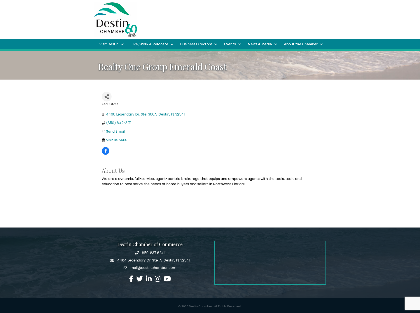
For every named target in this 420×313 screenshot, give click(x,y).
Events (230, 44)
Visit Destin (109, 44)
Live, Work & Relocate (149, 44)
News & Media (260, 44)
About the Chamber (301, 44)
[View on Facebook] (105, 153)
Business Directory (196, 44)
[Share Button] (107, 96)
